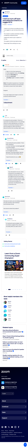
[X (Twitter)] (9, 427)
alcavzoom (7, 196)
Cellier (9, 318)
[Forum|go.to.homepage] (10, 3)
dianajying (7, 12)
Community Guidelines (9, 246)
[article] (14, 87)
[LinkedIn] (5, 427)
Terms (2, 430)
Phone (4, 333)
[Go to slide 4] (14, 289)
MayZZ (11, 167)
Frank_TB (7, 64)
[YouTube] (12, 427)
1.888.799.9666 (6, 379)
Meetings (4, 7)
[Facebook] (18, 427)
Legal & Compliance (18, 432)
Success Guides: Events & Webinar (11, 339)
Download (5, 407)
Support (4, 418)
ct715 (9, 314)
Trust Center (11, 430)
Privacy (6, 430)
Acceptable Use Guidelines (7, 432)
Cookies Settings (4, 434)
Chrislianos (9, 218)
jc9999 (9, 306)
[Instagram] (15, 427)
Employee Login (12, 434)
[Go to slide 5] (15, 289)
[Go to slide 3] (11, 289)
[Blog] (2, 427)
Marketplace (6, 347)
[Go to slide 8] (21, 289)
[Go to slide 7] (19, 289)
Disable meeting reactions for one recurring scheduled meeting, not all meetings (13, 357)
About (4, 401)
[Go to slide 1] (6, 289)
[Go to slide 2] (8, 289)
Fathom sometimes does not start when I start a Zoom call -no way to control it (13, 343)
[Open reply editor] (14, 55)
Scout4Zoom (10, 138)
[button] (2, 3)
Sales (3, 412)
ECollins (10, 310)
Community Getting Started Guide (12, 244)
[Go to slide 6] (17, 289)
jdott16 (9, 301)
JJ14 (6, 115)
